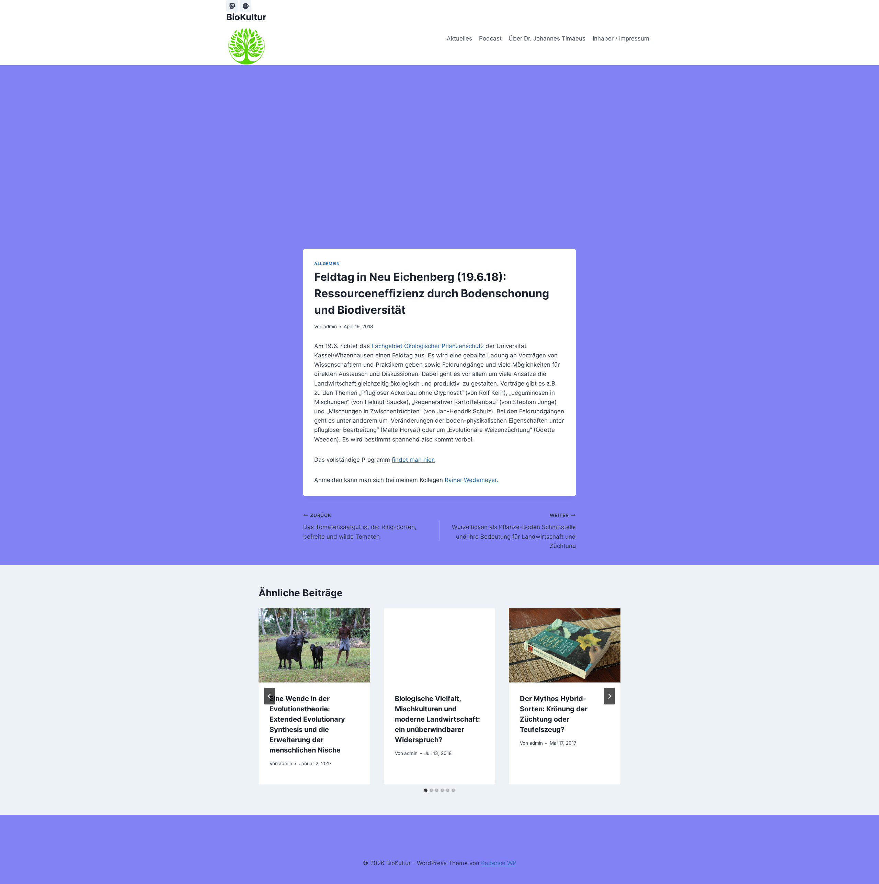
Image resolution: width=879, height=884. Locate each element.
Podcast (490, 38)
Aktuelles (459, 38)
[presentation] (314, 645)
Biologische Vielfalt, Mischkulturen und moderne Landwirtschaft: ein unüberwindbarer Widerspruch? (437, 719)
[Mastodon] (232, 6)
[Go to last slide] (269, 696)
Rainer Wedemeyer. (471, 480)
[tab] (425, 790)
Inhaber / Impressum (621, 38)
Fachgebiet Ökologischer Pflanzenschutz (428, 346)
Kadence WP (498, 863)
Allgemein (327, 263)
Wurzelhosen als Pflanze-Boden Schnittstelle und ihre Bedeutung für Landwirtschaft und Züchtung (514, 531)
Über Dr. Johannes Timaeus (547, 38)
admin (330, 326)
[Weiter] (609, 696)
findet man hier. (413, 459)
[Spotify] (245, 6)
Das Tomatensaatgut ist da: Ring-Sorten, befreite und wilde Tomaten (359, 526)
